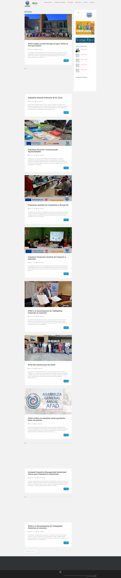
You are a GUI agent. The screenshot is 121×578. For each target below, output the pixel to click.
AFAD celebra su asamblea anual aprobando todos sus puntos (46, 419)
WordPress (94, 576)
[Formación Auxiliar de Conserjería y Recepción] (48, 188)
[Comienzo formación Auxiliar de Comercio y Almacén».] (48, 240)
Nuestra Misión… (84, 49)
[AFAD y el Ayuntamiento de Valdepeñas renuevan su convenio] (48, 294)
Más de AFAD (78, 2)
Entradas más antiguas (31, 551)
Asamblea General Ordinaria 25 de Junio (45, 97)
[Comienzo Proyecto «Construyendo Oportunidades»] (48, 133)
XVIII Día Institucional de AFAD (41, 365)
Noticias (85, 2)
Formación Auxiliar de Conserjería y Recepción (48, 205)
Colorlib (95, 575)
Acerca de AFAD (48, 2)
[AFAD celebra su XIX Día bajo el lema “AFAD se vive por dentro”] (48, 27)
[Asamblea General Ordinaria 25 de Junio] (48, 81)
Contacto (92, 2)
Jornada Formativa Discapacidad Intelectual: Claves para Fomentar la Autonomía (47, 473)
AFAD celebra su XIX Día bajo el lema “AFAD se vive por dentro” (48, 45)
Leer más (66, 60)
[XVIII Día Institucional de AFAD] (48, 348)
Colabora (71, 2)
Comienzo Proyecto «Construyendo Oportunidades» (43, 150)
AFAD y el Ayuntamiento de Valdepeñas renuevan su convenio (45, 312)
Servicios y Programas (60, 2)
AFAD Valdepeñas (39, 49)
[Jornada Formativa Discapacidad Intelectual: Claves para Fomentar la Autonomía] (48, 455)
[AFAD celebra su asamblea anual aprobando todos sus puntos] (48, 401)
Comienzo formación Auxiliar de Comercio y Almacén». (47, 258)
